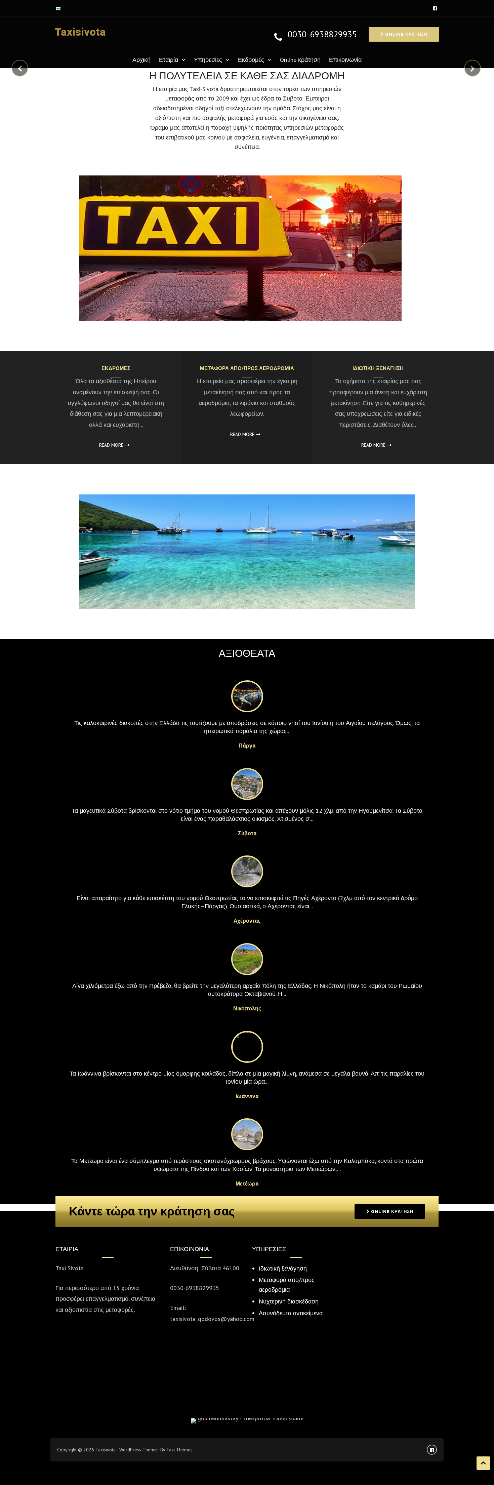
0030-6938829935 (322, 34)
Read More (112, 445)
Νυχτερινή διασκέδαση (289, 1301)
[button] (16, 65)
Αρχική (141, 60)
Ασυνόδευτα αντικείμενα (291, 1313)
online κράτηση (405, 34)
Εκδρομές (251, 60)
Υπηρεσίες (208, 60)
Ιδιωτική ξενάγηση (378, 368)
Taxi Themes (179, 1450)
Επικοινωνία (345, 60)
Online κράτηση (300, 60)
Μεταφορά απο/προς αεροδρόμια (247, 368)
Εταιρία (168, 60)
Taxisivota (80, 32)
